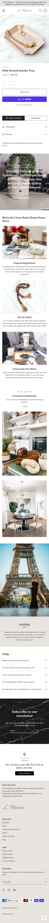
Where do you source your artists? (15, 660)
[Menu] (3, 10)
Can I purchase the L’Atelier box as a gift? (18, 682)
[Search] (40, 10)
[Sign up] (45, 882)
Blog (4, 840)
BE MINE (5, 823)
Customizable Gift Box (10, 829)
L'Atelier (5, 67)
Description (10, 127)
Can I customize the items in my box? (16, 675)
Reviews (8, 134)
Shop (4, 826)
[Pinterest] (14, 890)
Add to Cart (24, 92)
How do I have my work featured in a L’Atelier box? (22, 689)
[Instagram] (9, 890)
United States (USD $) (9, 908)
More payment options (24, 105)
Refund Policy (7, 854)
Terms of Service (8, 861)
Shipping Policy (8, 858)
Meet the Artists (8, 836)
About (4, 833)
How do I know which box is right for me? (18, 668)
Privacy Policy (7, 851)
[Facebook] (3, 890)
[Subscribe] (36, 730)
